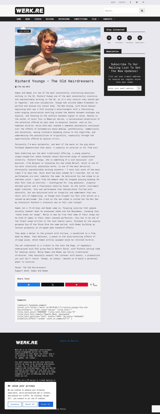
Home (19, 19)
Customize (15, 404)
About (113, 2)
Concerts (108, 19)
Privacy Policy (59, 409)
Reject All (30, 404)
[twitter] (137, 2)
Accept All (45, 404)
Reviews (50, 19)
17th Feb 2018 (23, 87)
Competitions (80, 19)
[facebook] (130, 2)
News (28, 19)
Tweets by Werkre (69, 341)
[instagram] (143, 2)
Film (94, 19)
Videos (38, 19)
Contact (122, 2)
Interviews (64, 19)
